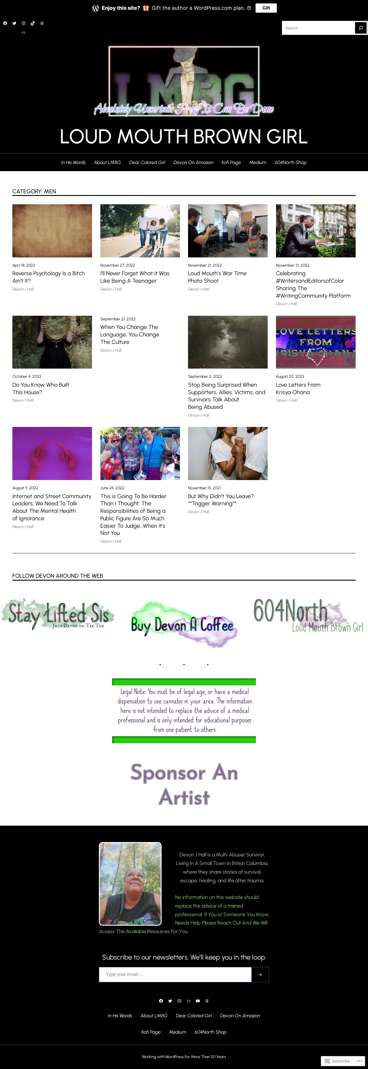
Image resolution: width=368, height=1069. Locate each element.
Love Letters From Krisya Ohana (298, 388)
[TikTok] (32, 23)
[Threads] (42, 23)
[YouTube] (197, 1001)
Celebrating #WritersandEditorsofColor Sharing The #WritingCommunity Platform (313, 284)
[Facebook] (5, 23)
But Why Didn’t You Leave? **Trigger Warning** (221, 500)
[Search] (361, 28)
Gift (266, 7)
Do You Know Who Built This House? (40, 388)
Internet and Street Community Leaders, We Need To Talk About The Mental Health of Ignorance (51, 507)
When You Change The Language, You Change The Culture (129, 334)
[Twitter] (14, 23)
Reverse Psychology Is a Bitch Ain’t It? (48, 277)
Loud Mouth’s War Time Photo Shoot (217, 277)
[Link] (23, 32)
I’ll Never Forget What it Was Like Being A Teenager (135, 277)
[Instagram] (23, 23)
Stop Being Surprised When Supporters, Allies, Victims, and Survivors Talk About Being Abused (226, 395)
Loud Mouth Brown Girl (184, 136)
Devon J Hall (23, 289)
